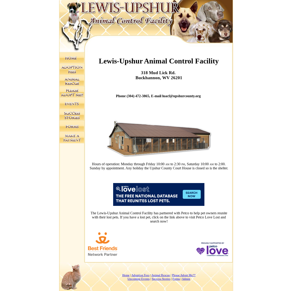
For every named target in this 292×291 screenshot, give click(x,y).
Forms (176, 279)
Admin (186, 279)
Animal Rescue (160, 275)
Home (126, 275)
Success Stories (161, 279)
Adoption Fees (140, 275)
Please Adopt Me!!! (184, 275)
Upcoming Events (139, 279)
